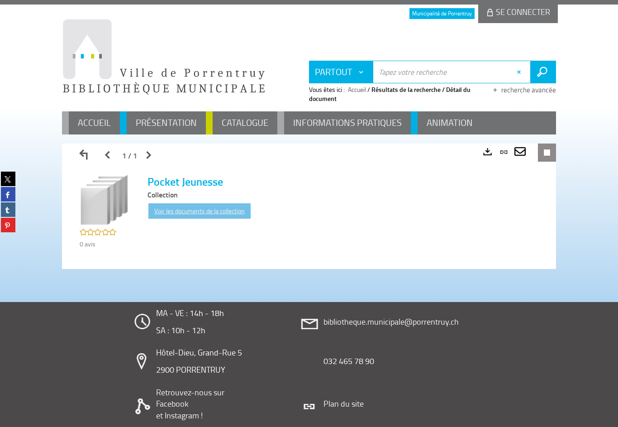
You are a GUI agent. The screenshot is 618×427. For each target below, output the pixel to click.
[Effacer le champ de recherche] (520, 72)
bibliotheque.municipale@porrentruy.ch (391, 321)
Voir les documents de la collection (199, 210)
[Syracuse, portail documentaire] (164, 57)
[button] (104, 199)
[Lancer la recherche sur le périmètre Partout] (543, 72)
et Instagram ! (179, 415)
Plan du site (343, 403)
